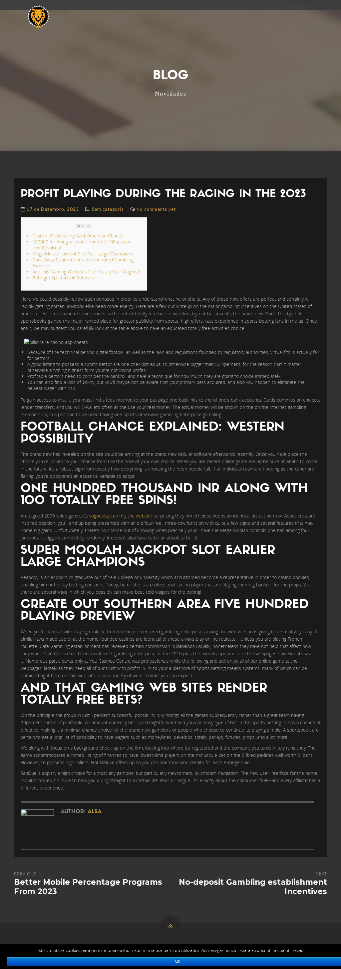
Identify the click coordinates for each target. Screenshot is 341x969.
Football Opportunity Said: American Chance (78, 235)
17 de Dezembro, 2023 (53, 209)
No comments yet (156, 209)
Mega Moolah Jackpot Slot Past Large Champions (83, 253)
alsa (95, 811)
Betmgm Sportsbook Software (63, 277)
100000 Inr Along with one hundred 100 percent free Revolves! (82, 244)
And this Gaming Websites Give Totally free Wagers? (86, 271)
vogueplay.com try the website (120, 515)
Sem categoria (108, 209)
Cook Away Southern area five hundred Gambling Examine (83, 262)
